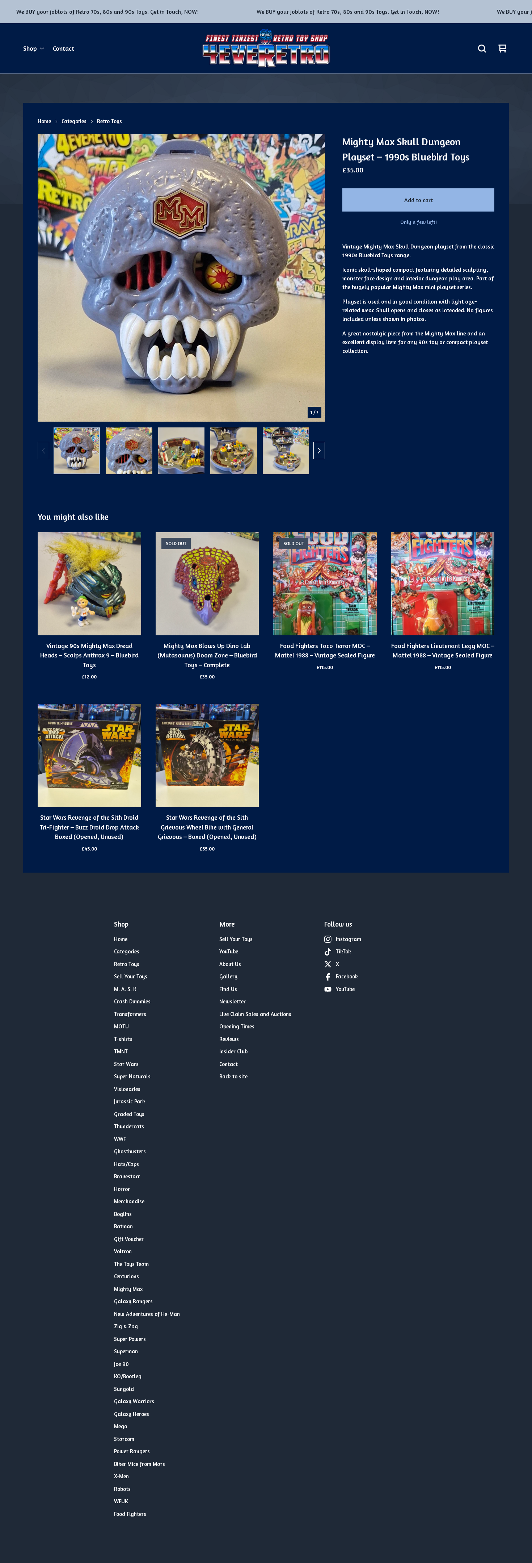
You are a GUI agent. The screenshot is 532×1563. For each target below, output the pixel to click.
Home (44, 121)
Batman (123, 1226)
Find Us (228, 989)
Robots (122, 1488)
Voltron (123, 1251)
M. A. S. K (125, 989)
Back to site (233, 1076)
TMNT (121, 1051)
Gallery (228, 976)
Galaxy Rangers (133, 1301)
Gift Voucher (129, 1239)
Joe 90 (121, 1364)
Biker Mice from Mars (139, 1463)
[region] (266, 11)
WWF (120, 1139)
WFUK (121, 1501)
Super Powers (130, 1339)
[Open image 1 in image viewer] (181, 278)
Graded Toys (129, 1114)
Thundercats (129, 1126)
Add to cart (418, 200)
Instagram (348, 939)
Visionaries (127, 1089)
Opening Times (236, 1026)
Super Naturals (132, 1076)
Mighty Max (128, 1289)
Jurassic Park (129, 1101)
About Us (230, 964)
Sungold (124, 1389)
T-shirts (123, 1039)
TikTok (343, 951)
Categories (74, 121)
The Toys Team (131, 1264)
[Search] (482, 48)
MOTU (121, 1026)
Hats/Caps (126, 1164)
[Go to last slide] (48, 278)
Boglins (123, 1214)
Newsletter (232, 1001)
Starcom (124, 1438)
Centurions (126, 1276)
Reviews (229, 1039)
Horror (122, 1189)
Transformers (130, 1014)
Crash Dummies (132, 1001)
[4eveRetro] (266, 48)
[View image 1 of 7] (77, 450)
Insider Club (233, 1051)
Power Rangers (132, 1451)
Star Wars (126, 1064)
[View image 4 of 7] (233, 450)
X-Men (121, 1476)
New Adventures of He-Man (147, 1314)
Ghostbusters (130, 1151)
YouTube (228, 951)
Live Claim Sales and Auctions (255, 1014)
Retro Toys (109, 121)
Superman (126, 1351)
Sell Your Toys (130, 976)
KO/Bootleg (128, 1376)
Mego (120, 1426)
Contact (63, 48)
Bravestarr (127, 1176)
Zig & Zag (126, 1326)
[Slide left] (43, 450)
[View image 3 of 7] (181, 450)
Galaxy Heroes (131, 1414)
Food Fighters (130, 1513)
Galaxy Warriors (134, 1401)
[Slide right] (319, 450)
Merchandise (129, 1201)
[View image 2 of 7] (129, 450)
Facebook (347, 976)
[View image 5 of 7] (286, 450)
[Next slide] (315, 278)
